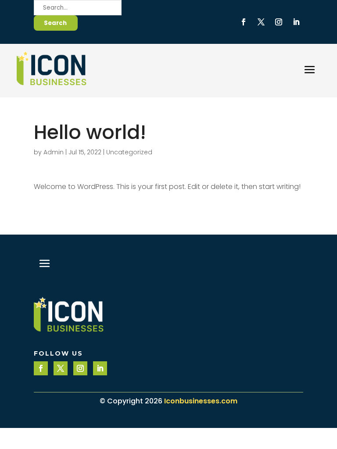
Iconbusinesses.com (200, 401)
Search (55, 23)
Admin (53, 152)
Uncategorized (129, 152)
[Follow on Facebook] (244, 22)
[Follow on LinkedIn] (296, 22)
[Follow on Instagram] (279, 22)
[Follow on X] (261, 22)
